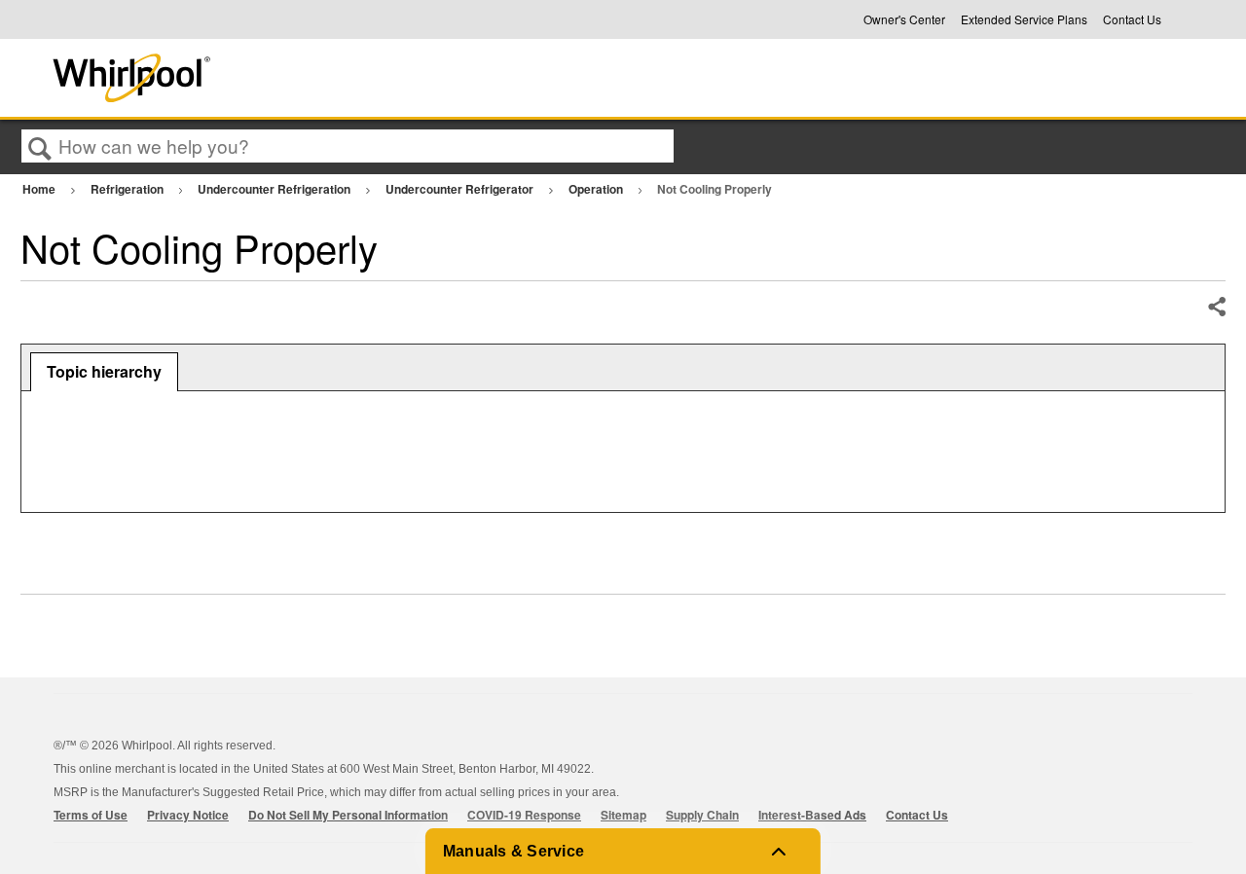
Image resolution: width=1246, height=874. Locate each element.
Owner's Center (904, 19)
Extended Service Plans (1024, 19)
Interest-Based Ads (812, 814)
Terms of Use (91, 814)
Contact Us (1132, 19)
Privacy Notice (188, 814)
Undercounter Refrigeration (275, 189)
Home (40, 189)
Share (1216, 307)
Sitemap (623, 814)
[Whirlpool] (275, 78)
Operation (597, 189)
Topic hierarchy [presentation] (104, 371)
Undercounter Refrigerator (460, 189)
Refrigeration (128, 189)
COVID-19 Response (524, 814)
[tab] (104, 371)
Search (39, 147)
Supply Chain (702, 814)
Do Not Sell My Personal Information (348, 814)
